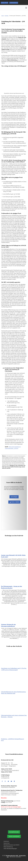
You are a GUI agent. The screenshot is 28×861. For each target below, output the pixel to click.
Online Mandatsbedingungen (10, 848)
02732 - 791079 (15, 502)
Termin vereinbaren (14, 836)
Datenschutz (7, 843)
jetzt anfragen (14, 496)
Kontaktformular (14, 832)
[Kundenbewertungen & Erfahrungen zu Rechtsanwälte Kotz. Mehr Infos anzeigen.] (14, 827)
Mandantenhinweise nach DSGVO (11, 845)
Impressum (6, 841)
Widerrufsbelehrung (8, 846)
